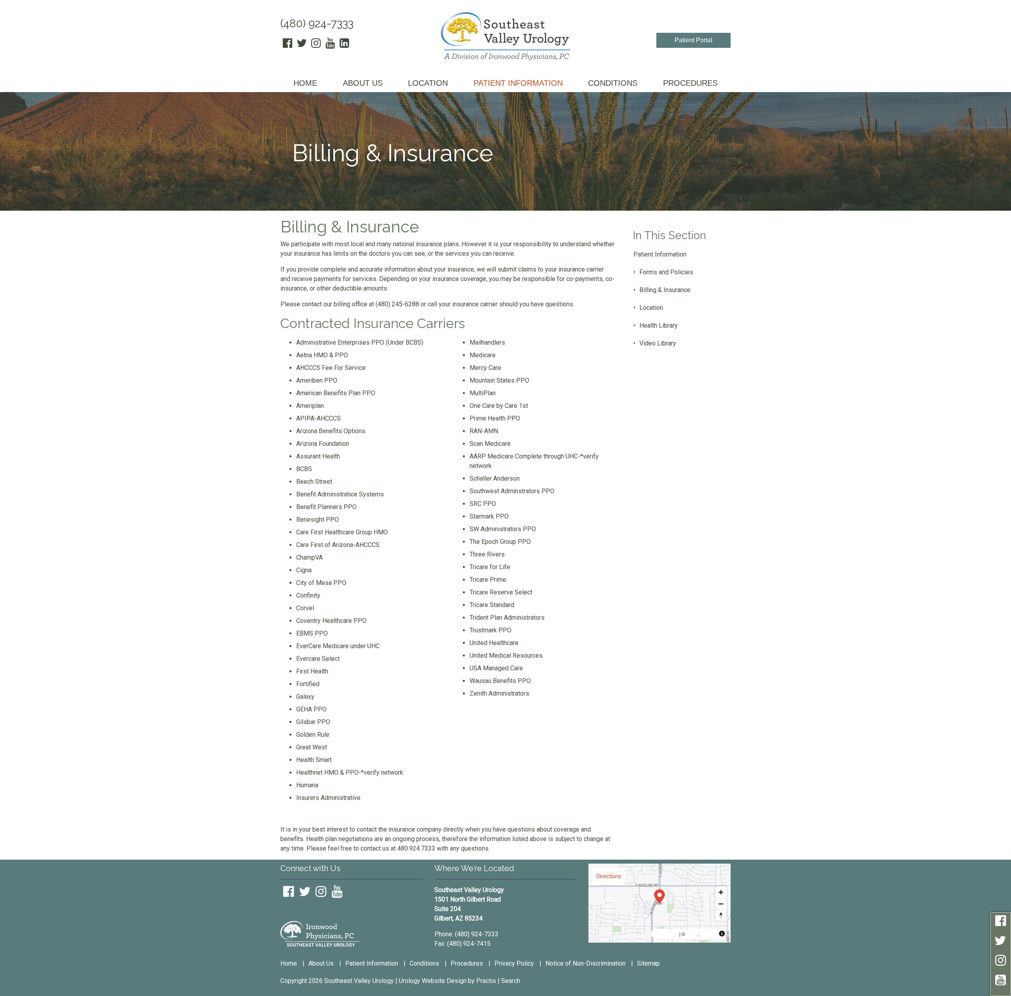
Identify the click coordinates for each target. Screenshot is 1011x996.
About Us (321, 963)
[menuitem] (305, 83)
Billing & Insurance (664, 290)
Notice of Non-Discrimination (585, 963)
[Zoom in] (721, 892)
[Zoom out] (721, 903)
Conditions (424, 963)
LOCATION (428, 83)
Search (510, 981)
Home (288, 963)
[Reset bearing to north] (721, 915)
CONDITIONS (612, 83)
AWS (692, 934)
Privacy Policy (514, 963)
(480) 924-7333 (316, 23)
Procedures (467, 963)
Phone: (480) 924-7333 (466, 934)
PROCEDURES (690, 83)
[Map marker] (659, 897)
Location (651, 307)
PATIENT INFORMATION (518, 83)
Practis (486, 981)
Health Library (658, 325)
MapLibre (666, 934)
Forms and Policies (666, 272)
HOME (305, 83)
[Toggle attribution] (722, 933)
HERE (708, 934)
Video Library (657, 343)
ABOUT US (363, 83)
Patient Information (659, 254)
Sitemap (648, 963)
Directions (608, 876)
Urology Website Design (432, 981)
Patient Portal (693, 40)
